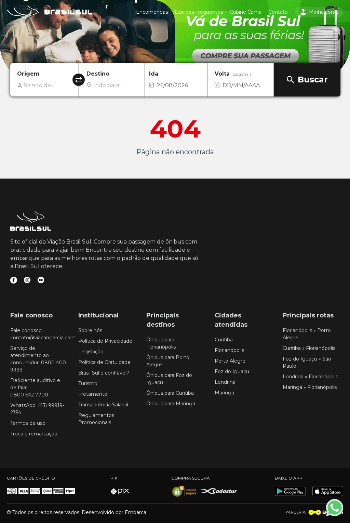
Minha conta (324, 12)
